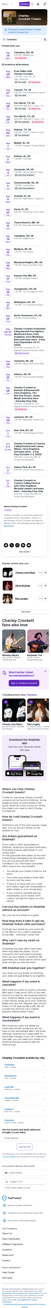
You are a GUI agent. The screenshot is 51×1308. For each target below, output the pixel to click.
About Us (7, 1233)
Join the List (24, 1147)
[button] (9, 4)
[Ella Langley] (39, 714)
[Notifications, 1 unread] (44, 4)
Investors (7, 1249)
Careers (6, 1260)
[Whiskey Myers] (14, 645)
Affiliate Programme (12, 1244)
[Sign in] (38, 4)
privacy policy (9, 1157)
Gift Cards (7, 1277)
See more (25, 612)
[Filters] (45, 39)
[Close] (45, 671)
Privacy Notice (18, 1293)
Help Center (8, 1272)
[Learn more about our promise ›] (12, 1198)
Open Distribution (11, 1238)
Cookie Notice (33, 1293)
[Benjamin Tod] (39, 645)
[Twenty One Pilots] (14, 714)
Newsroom (8, 1255)
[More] (44, 12)
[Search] (32, 4)
